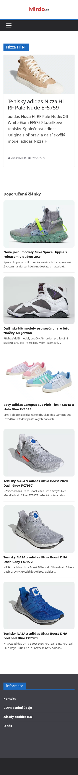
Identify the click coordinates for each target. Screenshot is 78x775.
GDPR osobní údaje (17, 708)
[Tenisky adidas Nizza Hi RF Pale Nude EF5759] (39, 74)
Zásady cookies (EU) (18, 717)
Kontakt (9, 699)
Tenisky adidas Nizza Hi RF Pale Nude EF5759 (36, 104)
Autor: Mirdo (18, 158)
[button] (8, 25)
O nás (7, 726)
